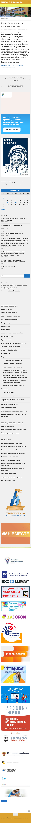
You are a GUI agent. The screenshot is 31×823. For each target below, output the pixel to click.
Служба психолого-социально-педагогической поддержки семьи (14, 376)
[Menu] (29, 2)
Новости (4, 18)
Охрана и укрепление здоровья (12, 477)
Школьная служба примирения (13, 385)
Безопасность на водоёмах (10, 450)
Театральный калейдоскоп (10, 346)
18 (8, 202)
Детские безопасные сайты (10, 460)
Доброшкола (5, 326)
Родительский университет (12, 367)
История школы (6, 309)
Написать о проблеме (12, 129)
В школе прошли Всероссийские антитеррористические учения (13, 232)
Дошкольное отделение (9, 404)
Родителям (5, 357)
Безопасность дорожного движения (13, 446)
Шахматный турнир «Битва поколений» (11, 226)
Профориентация (8, 392)
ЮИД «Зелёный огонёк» (9, 350)
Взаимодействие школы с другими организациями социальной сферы (14, 371)
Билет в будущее (7, 336)
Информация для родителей (12, 360)
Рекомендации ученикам (11, 396)
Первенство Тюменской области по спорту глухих (14, 219)
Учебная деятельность (9, 312)
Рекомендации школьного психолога (14, 429)
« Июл (3, 209)
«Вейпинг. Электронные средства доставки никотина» (12, 66)
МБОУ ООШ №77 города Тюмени (12, 2)
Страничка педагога (8, 426)
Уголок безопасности (8, 473)
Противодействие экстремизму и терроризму (13, 464)
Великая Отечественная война (12, 333)
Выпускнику (5, 323)
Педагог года (5, 329)
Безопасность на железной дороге (13, 453)
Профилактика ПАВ (8, 480)
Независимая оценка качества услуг (14, 411)
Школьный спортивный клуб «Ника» (14, 343)
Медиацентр (5, 353)
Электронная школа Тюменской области (13, 400)
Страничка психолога (8, 407)
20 (16, 202)
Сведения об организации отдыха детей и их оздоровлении (14, 381)
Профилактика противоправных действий (12, 469)
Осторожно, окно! (9, 267)
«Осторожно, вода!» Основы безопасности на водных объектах (13, 261)
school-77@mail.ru (14, 291)
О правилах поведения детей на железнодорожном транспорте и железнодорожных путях (13, 253)
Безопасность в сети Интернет (12, 443)
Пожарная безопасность (9, 457)
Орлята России (6, 340)
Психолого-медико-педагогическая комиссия (13, 415)
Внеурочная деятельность (10, 316)
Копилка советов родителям (12, 363)
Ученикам (4, 389)
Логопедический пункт (9, 319)
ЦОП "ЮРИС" (25, 818)
